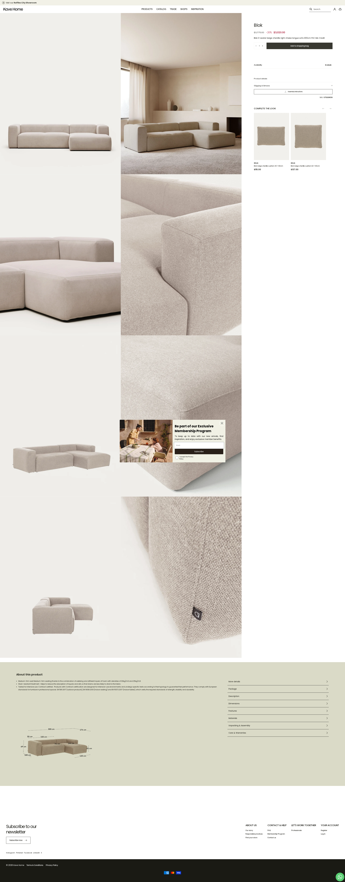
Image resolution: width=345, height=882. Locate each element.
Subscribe (199, 451)
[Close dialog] (222, 423)
